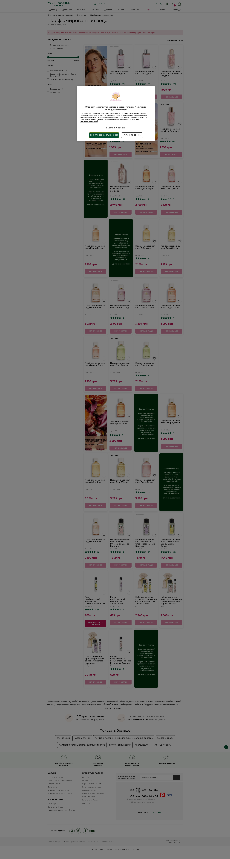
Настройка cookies (115, 128)
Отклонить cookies (132, 135)
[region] (116, 113)
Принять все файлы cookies (104, 135)
